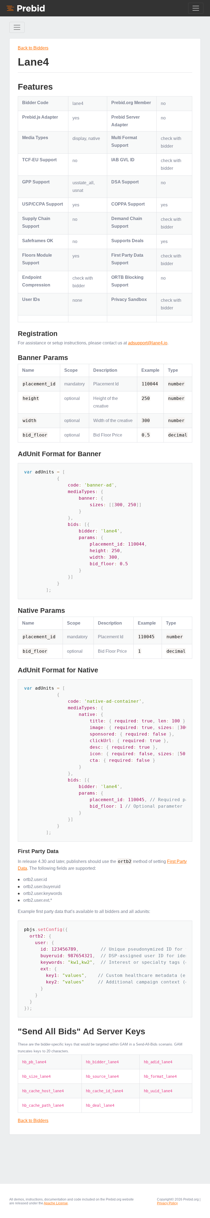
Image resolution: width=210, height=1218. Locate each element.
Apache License (56, 1203)
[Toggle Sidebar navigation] (17, 27)
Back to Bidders (33, 48)
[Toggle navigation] (195, 8)
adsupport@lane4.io (147, 343)
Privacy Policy (167, 1203)
